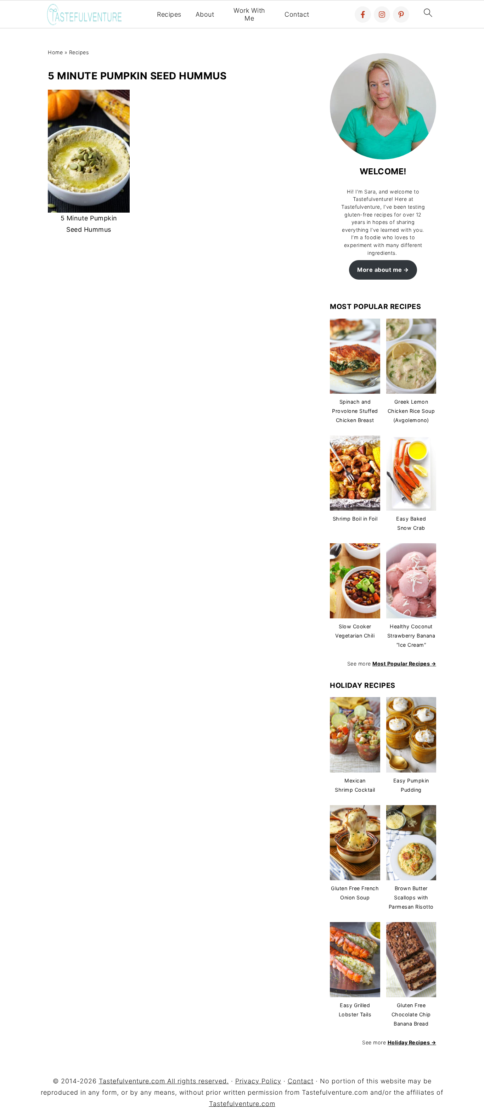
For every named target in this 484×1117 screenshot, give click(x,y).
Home (55, 52)
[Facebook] (363, 14)
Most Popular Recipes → (404, 664)
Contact (297, 14)
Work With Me (249, 14)
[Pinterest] (401, 14)
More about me (379, 269)
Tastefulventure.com (242, 1103)
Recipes (169, 14)
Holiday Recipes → (412, 1042)
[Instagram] (382, 14)
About (205, 14)
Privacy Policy (258, 1081)
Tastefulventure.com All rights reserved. (164, 1081)
